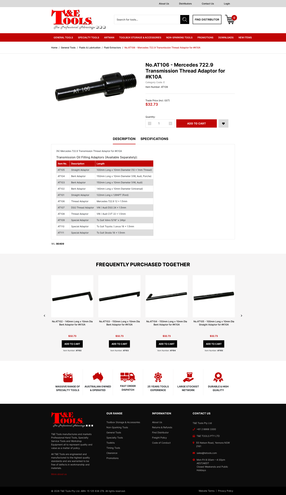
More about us (59, 474)
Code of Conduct (161, 442)
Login (227, 3)
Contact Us (208, 3)
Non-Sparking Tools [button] (179, 37)
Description (124, 139)
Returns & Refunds (162, 427)
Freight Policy (159, 437)
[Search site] (184, 19)
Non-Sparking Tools (117, 427)
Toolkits (110, 442)
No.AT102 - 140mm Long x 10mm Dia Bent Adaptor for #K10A (72, 323)
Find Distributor (160, 432)
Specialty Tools (114, 437)
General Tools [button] (63, 37)
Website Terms (207, 491)
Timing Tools (113, 447)
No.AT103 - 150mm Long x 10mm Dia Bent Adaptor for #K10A (119, 323)
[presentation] (44, 315)
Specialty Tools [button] (88, 37)
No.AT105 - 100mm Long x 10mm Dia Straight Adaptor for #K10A (213, 323)
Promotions (205, 37)
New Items (245, 37)
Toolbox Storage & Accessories (123, 422)
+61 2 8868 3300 (206, 429)
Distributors (185, 3)
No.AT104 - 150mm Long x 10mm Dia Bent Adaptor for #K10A (166, 323)
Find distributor (207, 19)
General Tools (113, 432)
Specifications (154, 139)
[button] (223, 123)
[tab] (127, 140)
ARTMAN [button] (109, 37)
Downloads (226, 37)
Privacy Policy (225, 491)
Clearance (111, 453)
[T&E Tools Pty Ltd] (78, 19)
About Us (164, 3)
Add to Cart (196, 123)
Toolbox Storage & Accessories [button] (140, 37)
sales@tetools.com (207, 453)
